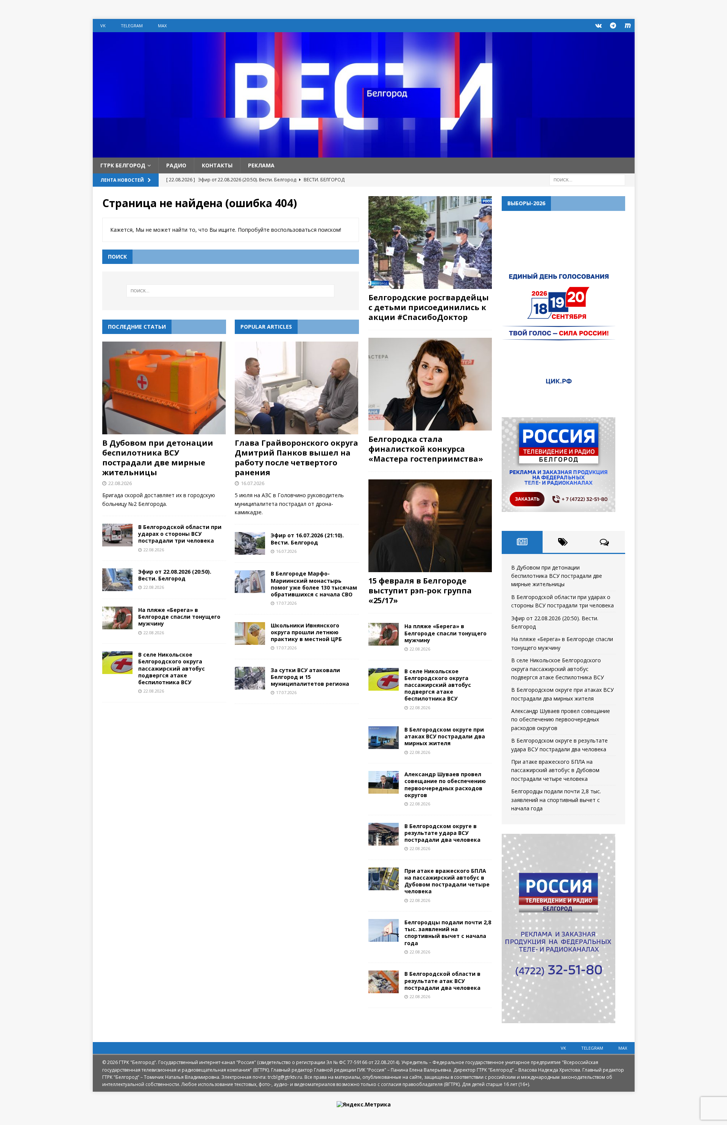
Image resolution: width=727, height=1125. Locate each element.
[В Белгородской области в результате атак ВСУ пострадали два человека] (383, 982)
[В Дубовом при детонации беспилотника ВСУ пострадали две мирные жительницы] (164, 388)
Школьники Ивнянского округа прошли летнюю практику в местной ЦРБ (306, 632)
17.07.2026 (286, 603)
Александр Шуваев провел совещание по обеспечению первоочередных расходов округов (445, 785)
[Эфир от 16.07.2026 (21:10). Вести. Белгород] (250, 543)
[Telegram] (613, 25)
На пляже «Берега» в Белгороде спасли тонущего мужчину (179, 616)
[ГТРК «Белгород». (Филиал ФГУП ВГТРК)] (364, 153)
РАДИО (176, 165)
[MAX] (628, 25)
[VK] (598, 25)
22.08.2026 (120, 483)
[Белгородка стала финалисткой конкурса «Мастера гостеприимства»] (430, 384)
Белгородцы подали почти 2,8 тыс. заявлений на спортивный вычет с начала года (447, 933)
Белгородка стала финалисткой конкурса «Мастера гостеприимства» (425, 449)
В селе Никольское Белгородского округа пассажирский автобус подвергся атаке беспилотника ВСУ (171, 668)
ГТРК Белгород (122, 165)
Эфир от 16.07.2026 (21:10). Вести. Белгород (307, 539)
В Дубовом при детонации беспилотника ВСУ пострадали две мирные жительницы (157, 457)
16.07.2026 (252, 483)
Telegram (132, 25)
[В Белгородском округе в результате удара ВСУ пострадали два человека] (383, 834)
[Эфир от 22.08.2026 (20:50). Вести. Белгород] (117, 579)
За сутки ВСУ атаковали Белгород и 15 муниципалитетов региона (310, 676)
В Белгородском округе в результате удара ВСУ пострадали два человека (442, 832)
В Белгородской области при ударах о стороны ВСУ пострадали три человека (180, 533)
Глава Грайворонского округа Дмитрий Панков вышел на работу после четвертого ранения (296, 457)
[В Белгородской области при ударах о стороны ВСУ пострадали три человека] (117, 535)
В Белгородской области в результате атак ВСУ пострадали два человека (442, 980)
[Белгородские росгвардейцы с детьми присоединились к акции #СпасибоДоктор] (430, 242)
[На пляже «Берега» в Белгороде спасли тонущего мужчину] (117, 618)
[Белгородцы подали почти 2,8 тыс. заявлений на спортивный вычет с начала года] (383, 930)
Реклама (261, 165)
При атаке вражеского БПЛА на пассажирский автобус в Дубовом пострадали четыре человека (447, 881)
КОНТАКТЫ (217, 165)
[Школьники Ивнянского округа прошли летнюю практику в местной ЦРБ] (250, 633)
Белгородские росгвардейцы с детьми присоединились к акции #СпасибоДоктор (428, 307)
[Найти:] (587, 179)
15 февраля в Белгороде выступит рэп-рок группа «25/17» (420, 590)
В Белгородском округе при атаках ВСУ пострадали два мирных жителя (444, 736)
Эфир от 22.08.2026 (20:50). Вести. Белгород (174, 575)
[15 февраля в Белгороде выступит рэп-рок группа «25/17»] (430, 525)
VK (103, 25)
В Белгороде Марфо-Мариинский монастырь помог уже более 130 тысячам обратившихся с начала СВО (314, 584)
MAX (162, 25)
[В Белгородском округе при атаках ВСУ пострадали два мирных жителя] (383, 737)
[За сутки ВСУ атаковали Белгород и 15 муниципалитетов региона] (250, 678)
